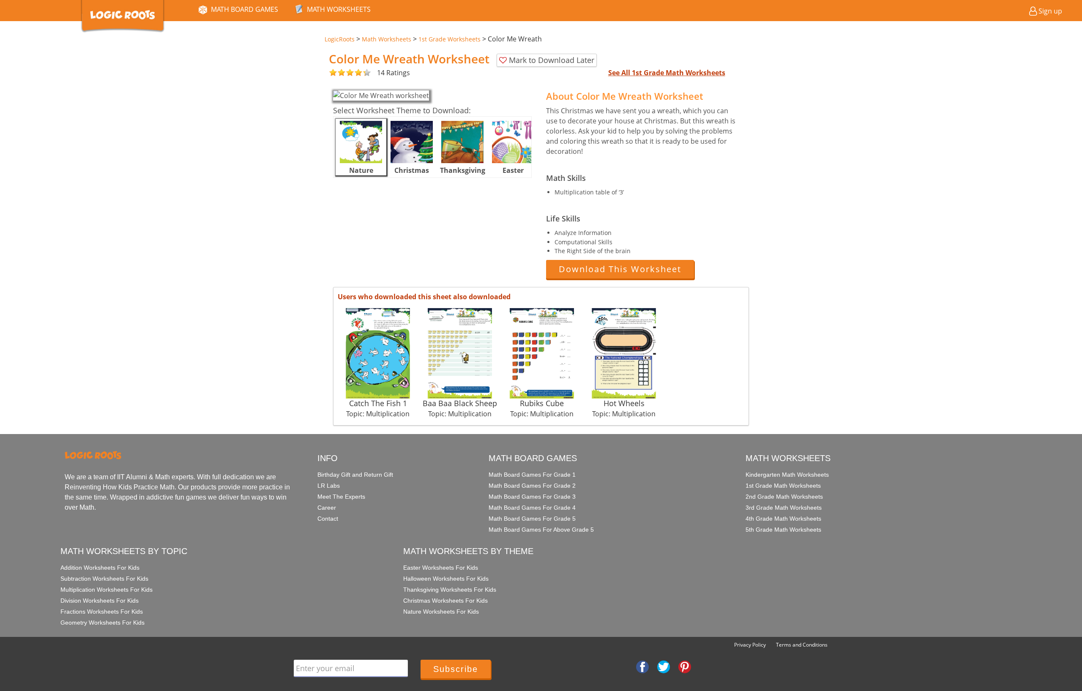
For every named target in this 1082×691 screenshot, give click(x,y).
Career (326, 507)
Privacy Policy (750, 644)
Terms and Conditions (802, 644)
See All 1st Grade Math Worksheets (666, 72)
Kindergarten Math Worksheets (787, 474)
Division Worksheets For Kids (99, 600)
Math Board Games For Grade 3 (532, 496)
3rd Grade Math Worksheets (784, 507)
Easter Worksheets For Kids (440, 567)
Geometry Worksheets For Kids (102, 622)
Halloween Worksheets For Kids (446, 578)
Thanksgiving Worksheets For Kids (449, 589)
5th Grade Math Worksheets (783, 529)
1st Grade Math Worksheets (783, 485)
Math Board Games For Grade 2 (532, 485)
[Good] (337, 72)
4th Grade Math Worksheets (783, 518)
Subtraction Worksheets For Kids (104, 578)
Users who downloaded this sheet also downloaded (424, 296)
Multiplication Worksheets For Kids (106, 589)
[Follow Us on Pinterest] (684, 666)
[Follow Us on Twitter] (663, 666)
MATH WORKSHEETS (339, 9)
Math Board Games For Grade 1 (532, 474)
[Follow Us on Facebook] (642, 666)
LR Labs (328, 485)
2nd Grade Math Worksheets (784, 496)
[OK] (333, 72)
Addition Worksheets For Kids (99, 567)
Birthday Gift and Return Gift (355, 474)
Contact (327, 518)
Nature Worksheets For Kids (441, 611)
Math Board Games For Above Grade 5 (541, 529)
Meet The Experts (341, 496)
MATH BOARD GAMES (244, 9)
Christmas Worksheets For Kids (445, 600)
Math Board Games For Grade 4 (532, 507)
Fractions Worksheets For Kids (101, 611)
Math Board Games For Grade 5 (532, 518)
